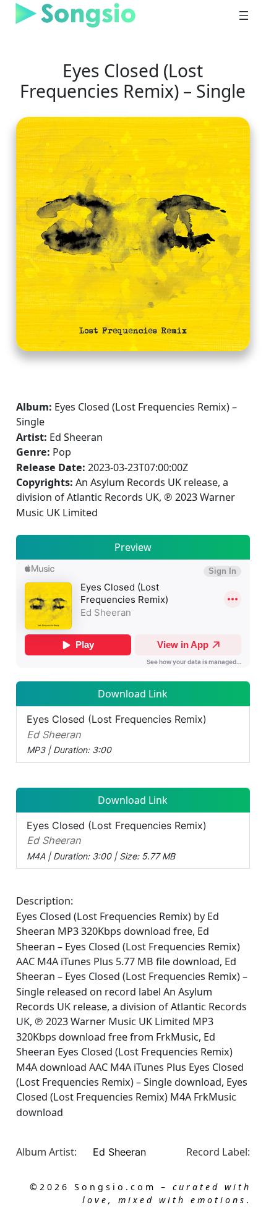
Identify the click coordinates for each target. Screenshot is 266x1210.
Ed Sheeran (119, 1152)
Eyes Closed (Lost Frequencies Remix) (117, 734)
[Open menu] (243, 15)
